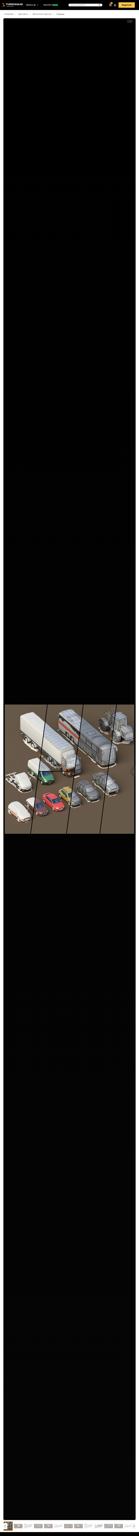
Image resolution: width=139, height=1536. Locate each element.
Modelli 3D (31, 5)
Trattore (60, 14)
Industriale (8, 14)
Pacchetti (48, 5)
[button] (134, 1526)
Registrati (127, 5)
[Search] (99, 5)
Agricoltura (23, 14)
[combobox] (82, 5)
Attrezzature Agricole (42, 14)
